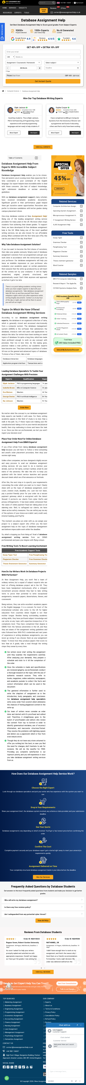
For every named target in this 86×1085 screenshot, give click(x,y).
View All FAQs (43, 921)
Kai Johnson (8, 401)
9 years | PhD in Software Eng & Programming (25, 112)
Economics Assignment (14, 1016)
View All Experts (43, 147)
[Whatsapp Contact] (6, 1078)
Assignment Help (39, 216)
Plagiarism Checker (11, 559)
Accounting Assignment (14, 1019)
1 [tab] (41, 968)
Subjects (23, 8)
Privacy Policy (50, 1012)
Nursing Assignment (12, 1026)
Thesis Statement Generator (15, 564)
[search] (54, 3)
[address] (31, 1068)
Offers (64, 7)
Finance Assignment (12, 1022)
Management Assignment (14, 1032)
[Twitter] (12, 1068)
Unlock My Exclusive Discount (68, 350)
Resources (7, 13)
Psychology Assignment (14, 1036)
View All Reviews (43, 972)
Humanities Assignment (14, 1039)
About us (48, 1005)
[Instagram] (8, 1068)
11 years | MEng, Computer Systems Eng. (68, 112)
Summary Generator (37, 564)
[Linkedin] (16, 1068)
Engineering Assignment (14, 1009)
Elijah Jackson (9, 383)
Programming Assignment (14, 1012)
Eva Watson (7, 392)
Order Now (43, 10)
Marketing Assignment (13, 1002)
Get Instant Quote (43, 81)
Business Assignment (13, 1005)
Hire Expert (33, 133)
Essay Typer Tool (10, 555)
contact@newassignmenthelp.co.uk (67, 12)
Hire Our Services (43, 877)
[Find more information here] (65, 1053)
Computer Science (13, 91)
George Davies (9, 397)
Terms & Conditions (52, 1009)
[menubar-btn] (36, 158)
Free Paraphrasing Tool (38, 555)
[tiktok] (24, 1068)
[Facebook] (4, 1068)
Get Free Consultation (67, 983)
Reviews (53, 7)
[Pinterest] (20, 1068)
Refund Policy (50, 1019)
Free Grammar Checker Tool (40, 559)
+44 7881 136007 (65, 3)
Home (4, 8)
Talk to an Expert (67, 989)
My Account (79, 3)
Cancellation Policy (52, 1016)
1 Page (8, 71)
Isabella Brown (9, 388)
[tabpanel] (22, 950)
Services (12, 8)
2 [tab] (45, 968)
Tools (26, 13)
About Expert (14, 133)
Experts (18, 13)
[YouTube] (27, 1068)
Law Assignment (11, 1029)
